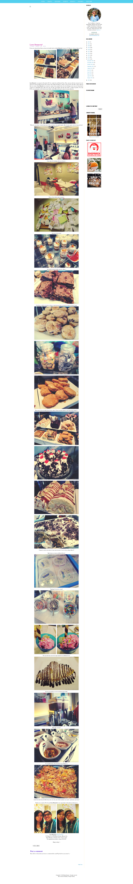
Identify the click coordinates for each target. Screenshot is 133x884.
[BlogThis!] (35, 845)
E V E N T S (65, 1)
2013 (89, 59)
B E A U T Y (72, 1)
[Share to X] (36, 845)
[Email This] (33, 845)
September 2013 (90, 66)
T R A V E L (49, 1)
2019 (89, 47)
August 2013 (89, 68)
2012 (89, 80)
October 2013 (90, 64)
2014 (89, 57)
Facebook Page (60, 834)
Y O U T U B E (89, 1)
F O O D (43, 1)
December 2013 (90, 60)
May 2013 (89, 74)
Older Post (80, 864)
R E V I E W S (57, 1)
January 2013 (90, 77)
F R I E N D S (80, 1)
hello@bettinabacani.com (94, 35)
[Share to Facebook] (37, 845)
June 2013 (89, 72)
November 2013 (90, 62)
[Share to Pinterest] (38, 845)
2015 (89, 55)
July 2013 (89, 70)
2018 (89, 49)
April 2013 (89, 75)
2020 (89, 45)
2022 (89, 42)
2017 (89, 51)
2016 (89, 53)
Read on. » (99, 30)
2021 (89, 44)
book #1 (93, 136)
